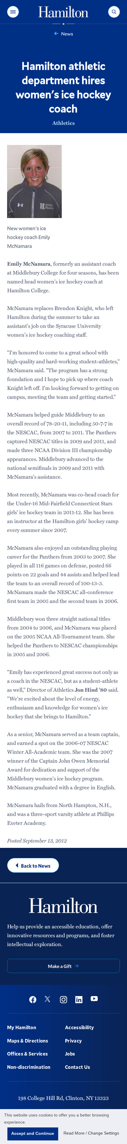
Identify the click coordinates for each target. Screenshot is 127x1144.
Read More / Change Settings (91, 1133)
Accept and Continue (32, 1133)
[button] (13, 11)
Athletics (63, 123)
